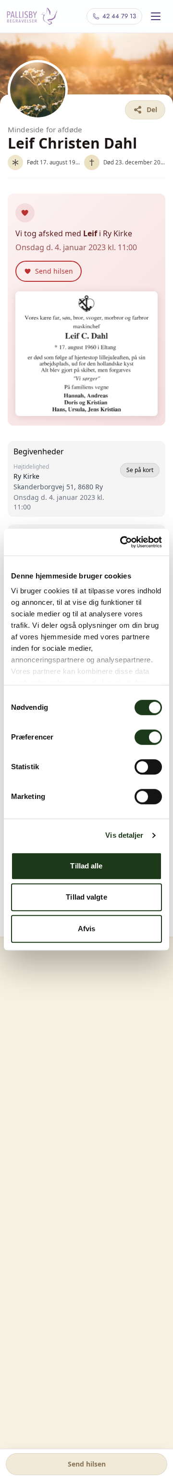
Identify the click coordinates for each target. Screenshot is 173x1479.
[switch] (148, 737)
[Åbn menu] (155, 16)
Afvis (87, 928)
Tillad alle (86, 866)
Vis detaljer (124, 835)
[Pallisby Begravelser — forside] (31, 16)
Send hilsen (87, 1463)
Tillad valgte (86, 897)
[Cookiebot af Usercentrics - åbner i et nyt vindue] (122, 542)
